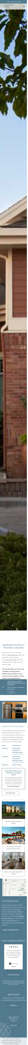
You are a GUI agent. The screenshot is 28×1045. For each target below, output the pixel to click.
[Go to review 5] (15, 970)
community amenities (10, 659)
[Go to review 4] (13, 970)
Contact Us (13, 1005)
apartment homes (12, 655)
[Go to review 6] (17, 970)
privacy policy (16, 1043)
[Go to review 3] (11, 970)
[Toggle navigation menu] (23, 6)
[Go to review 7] (19, 970)
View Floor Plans (10, 793)
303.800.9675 (13, 1025)
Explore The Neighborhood (11, 930)
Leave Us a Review (13, 974)
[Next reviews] (24, 956)
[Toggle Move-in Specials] (3, 687)
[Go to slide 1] (12, 625)
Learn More (11, 692)
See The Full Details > (13, 786)
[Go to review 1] (7, 970)
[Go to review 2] (9, 970)
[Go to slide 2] (14, 625)
